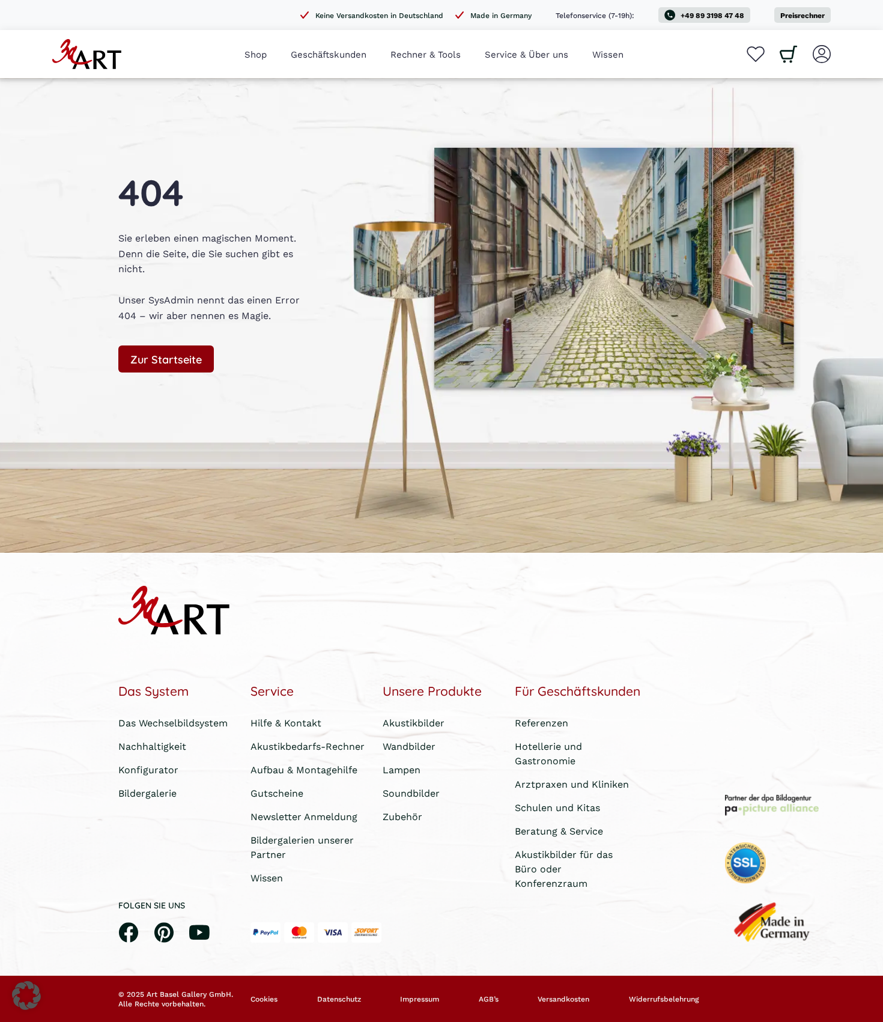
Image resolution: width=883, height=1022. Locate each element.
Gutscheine (276, 793)
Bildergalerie (147, 793)
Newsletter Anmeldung (303, 816)
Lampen (401, 769)
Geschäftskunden (328, 54)
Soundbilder (411, 793)
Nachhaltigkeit (152, 746)
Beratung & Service (559, 831)
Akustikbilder (414, 722)
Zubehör (402, 816)
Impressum (419, 999)
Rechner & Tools (425, 54)
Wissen (608, 54)
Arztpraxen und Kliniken (572, 784)
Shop (255, 54)
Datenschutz (339, 999)
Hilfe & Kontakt (285, 722)
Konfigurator (148, 769)
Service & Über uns (526, 54)
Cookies (264, 999)
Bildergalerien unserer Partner (302, 847)
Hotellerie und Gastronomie (548, 753)
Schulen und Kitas (557, 807)
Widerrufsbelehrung (664, 999)
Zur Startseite (166, 359)
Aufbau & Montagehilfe (303, 769)
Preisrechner (802, 15)
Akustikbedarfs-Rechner (307, 746)
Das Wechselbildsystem (173, 722)
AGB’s (489, 999)
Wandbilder (409, 746)
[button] (26, 995)
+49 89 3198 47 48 (712, 15)
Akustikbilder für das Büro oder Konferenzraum (564, 868)
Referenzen (541, 722)
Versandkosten (563, 999)
